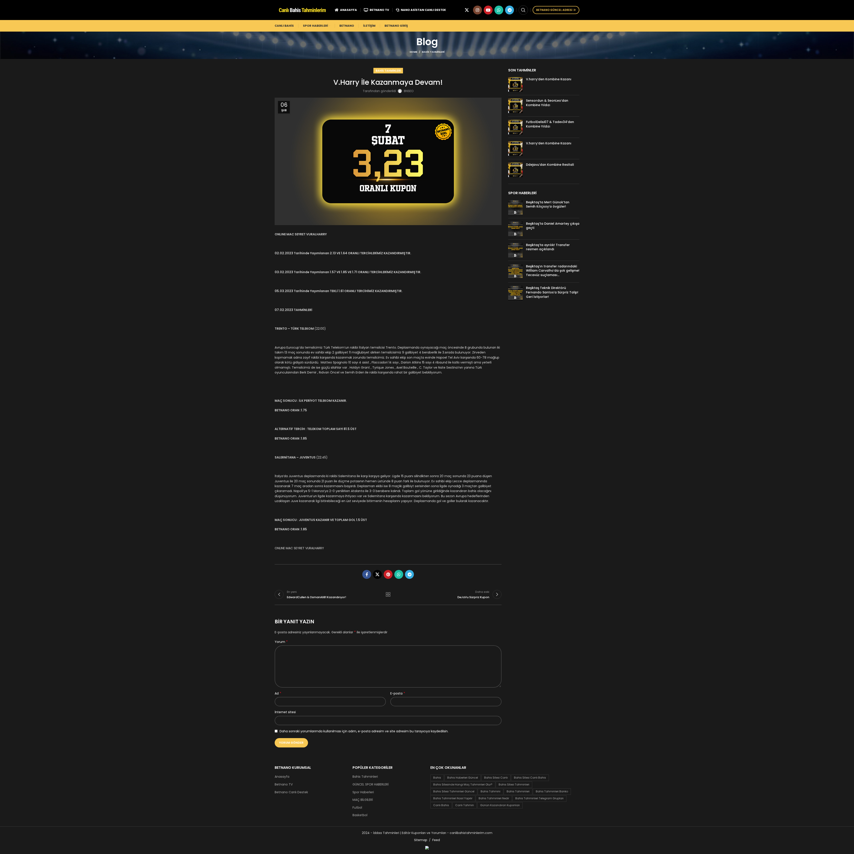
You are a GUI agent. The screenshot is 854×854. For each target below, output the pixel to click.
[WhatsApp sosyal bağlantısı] (498, 10)
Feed (436, 840)
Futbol (357, 808)
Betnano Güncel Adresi (554, 10)
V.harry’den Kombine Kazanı (548, 79)
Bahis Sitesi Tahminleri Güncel (453, 791)
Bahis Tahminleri (433, 52)
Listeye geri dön (388, 594)
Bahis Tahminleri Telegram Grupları (539, 798)
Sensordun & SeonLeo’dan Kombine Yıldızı (547, 102)
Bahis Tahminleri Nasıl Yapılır (452, 798)
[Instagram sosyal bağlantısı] (477, 10)
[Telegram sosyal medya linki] (509, 10)
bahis (437, 777)
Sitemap (420, 840)
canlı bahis (441, 805)
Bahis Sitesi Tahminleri (514, 784)
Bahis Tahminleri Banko (552, 791)
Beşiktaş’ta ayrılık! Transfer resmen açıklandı (548, 247)
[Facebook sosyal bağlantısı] (366, 574)
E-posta (397, 693)
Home (413, 52)
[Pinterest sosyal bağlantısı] (388, 574)
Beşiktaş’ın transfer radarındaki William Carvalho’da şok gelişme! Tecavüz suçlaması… (552, 270)
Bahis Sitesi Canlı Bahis (530, 777)
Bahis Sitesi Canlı (496, 777)
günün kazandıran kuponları (500, 805)
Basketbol (359, 815)
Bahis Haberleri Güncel (462, 777)
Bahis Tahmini (490, 791)
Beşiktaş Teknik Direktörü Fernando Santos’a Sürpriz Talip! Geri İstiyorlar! (552, 292)
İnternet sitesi (285, 712)
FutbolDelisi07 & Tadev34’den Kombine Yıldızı (550, 124)
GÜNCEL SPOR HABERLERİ (370, 784)
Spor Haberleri (363, 792)
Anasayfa (282, 777)
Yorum (281, 641)
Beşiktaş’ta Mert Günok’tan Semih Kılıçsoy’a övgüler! (547, 204)
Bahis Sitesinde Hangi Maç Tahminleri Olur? (462, 784)
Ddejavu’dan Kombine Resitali (550, 164)
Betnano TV (284, 784)
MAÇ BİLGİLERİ (362, 800)
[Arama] (523, 10)
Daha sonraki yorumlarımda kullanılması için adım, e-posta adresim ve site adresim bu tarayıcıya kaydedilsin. (364, 731)
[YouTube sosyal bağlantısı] (488, 10)
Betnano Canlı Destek (291, 792)
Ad (278, 693)
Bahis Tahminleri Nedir (494, 798)
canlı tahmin (464, 805)
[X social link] (466, 10)
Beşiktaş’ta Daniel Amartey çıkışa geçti (552, 225)
